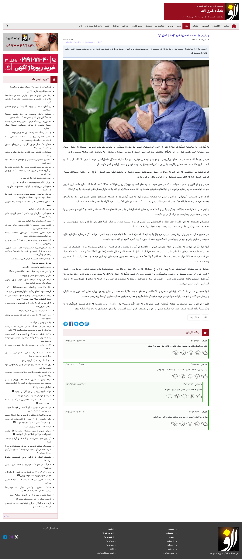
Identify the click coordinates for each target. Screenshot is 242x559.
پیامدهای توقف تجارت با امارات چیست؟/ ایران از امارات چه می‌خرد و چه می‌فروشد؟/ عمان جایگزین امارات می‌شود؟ (28, 450)
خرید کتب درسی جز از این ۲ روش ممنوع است (30, 495)
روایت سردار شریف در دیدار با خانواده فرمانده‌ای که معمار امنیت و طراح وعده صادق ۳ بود (28, 297)
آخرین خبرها (108, 533)
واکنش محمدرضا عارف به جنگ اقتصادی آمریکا (30, 271)
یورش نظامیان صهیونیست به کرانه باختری (32, 182)
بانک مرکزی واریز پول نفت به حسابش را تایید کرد (29, 287)
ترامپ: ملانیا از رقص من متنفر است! (34, 499)
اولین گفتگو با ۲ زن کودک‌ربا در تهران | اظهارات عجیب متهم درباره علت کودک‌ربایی (28, 474)
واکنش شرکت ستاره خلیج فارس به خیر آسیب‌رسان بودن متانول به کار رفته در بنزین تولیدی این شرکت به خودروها (28, 338)
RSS (112, 549)
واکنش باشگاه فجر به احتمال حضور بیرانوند (31, 133)
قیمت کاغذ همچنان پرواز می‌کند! (36, 427)
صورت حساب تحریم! (41, 263)
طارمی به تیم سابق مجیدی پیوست (35, 275)
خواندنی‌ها (159, 26)
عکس (178, 26)
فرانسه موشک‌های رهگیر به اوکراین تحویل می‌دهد (28, 291)
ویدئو (170, 26)
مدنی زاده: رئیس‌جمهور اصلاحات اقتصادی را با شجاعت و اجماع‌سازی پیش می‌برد (28, 138)
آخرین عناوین (42, 79)
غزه (205, 317)
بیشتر (6, 516)
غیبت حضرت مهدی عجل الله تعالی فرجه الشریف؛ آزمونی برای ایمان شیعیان (28, 409)
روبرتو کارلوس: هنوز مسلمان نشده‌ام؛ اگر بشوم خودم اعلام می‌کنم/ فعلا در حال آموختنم (28, 432)
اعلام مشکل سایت (105, 553)
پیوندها (110, 545)
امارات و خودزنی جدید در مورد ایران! (34, 396)
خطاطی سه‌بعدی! (43, 387)
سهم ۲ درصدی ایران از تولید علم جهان (34, 221)
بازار (80, 26)
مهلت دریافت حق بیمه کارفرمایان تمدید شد (31, 259)
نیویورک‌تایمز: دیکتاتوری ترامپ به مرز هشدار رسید (28, 415)
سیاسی (226, 26)
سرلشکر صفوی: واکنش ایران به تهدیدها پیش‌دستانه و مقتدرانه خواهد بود (28, 489)
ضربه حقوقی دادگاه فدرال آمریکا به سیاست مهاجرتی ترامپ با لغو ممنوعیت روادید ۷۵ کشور (28, 328)
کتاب (107, 26)
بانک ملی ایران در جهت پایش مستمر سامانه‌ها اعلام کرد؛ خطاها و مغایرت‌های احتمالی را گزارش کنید (28, 99)
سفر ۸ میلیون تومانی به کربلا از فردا (35, 311)
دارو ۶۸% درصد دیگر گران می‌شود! (35, 360)
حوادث (116, 26)
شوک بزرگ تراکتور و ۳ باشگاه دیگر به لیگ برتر (30, 87)
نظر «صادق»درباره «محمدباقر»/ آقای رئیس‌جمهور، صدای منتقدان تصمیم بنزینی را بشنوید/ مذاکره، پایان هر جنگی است (28, 251)
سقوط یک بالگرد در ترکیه (40, 209)
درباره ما (110, 541)
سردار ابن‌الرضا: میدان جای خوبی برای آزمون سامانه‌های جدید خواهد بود (28, 281)
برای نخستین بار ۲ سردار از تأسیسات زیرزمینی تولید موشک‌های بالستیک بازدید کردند (28, 421)
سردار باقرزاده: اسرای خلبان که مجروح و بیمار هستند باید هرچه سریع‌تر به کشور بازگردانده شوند (28, 381)
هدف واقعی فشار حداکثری (39, 91)
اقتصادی (216, 26)
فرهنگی (205, 26)
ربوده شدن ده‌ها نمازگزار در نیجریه (35, 178)
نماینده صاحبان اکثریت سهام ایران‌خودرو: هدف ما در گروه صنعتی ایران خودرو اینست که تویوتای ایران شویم (28, 171)
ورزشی (125, 26)
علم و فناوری (136, 26)
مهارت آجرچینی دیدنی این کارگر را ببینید (32, 391)
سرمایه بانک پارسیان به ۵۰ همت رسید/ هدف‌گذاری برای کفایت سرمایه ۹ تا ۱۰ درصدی (28, 116)
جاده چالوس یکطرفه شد (40, 322)
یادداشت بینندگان (93, 26)
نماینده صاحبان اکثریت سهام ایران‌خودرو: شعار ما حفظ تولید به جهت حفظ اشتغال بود (28, 196)
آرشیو (111, 529)
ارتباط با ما (109, 537)
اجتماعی (195, 26)
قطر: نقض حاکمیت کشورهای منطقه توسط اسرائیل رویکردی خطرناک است (28, 234)
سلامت (148, 26)
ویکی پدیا (194, 317)
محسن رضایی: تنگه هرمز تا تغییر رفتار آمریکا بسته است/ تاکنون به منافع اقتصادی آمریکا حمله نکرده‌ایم (28, 125)
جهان (185, 26)
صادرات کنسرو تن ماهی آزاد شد (36, 267)
